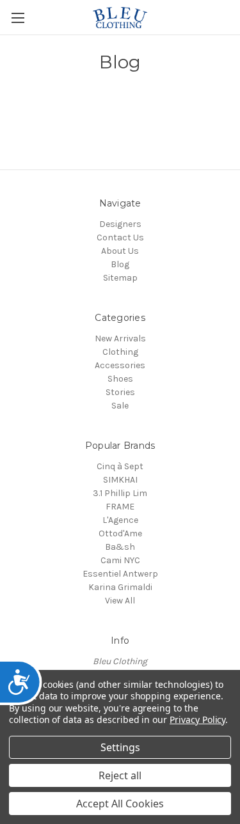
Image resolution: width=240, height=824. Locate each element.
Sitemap (120, 277)
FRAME (120, 506)
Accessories (120, 365)
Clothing (120, 351)
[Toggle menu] (17, 17)
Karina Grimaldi (120, 587)
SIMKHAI (120, 479)
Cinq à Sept (120, 466)
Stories (120, 392)
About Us (120, 250)
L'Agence (120, 520)
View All (120, 600)
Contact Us (120, 237)
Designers (120, 224)
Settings (120, 747)
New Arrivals (120, 338)
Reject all (120, 775)
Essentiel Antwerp (120, 573)
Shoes (120, 378)
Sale (120, 405)
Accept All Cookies (120, 804)
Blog (120, 264)
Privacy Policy (197, 719)
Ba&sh (120, 546)
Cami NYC (120, 560)
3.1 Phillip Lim (120, 493)
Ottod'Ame (120, 533)
